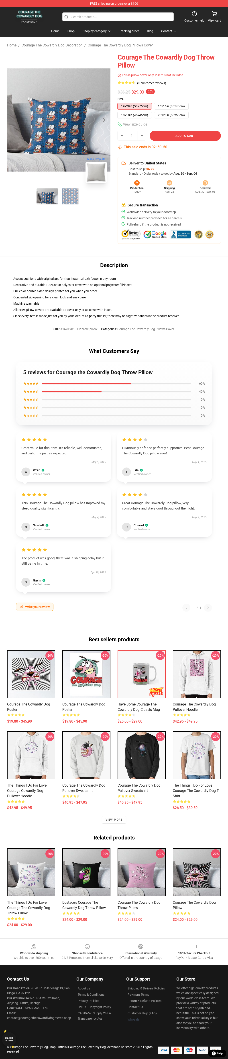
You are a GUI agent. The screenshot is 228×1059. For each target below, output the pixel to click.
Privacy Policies (88, 1001)
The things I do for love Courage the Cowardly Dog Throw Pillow (28, 907)
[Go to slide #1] (47, 196)
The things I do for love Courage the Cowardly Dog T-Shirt (196, 790)
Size (121, 99)
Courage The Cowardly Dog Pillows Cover (120, 45)
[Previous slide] (14, 120)
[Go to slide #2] (70, 196)
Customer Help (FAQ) (142, 1013)
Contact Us (135, 1007)
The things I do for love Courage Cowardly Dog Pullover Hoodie (27, 790)
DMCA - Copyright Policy (94, 1007)
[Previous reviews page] (186, 608)
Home (11, 45)
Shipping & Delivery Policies (146, 988)
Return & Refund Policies (144, 1001)
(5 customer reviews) (151, 83)
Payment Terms (138, 994)
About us (84, 988)
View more (114, 819)
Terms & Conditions (91, 994)
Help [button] (220, 1053)
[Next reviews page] (208, 608)
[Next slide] (103, 120)
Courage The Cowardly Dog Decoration (52, 45)
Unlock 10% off (9, 1039)
